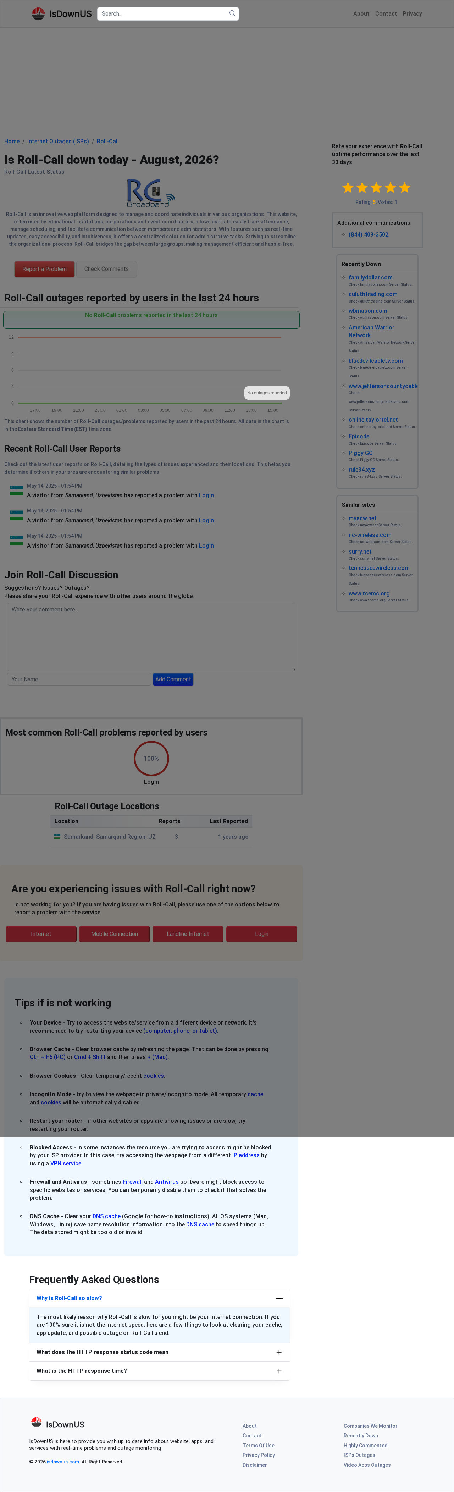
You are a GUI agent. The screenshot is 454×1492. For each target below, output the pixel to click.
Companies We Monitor (371, 1426)
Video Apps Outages (367, 1465)
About (250, 1426)
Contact (252, 1435)
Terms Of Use (259, 1445)
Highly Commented (366, 1445)
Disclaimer (255, 1465)
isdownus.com (63, 1461)
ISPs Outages (359, 1455)
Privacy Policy (259, 1455)
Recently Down (361, 1435)
